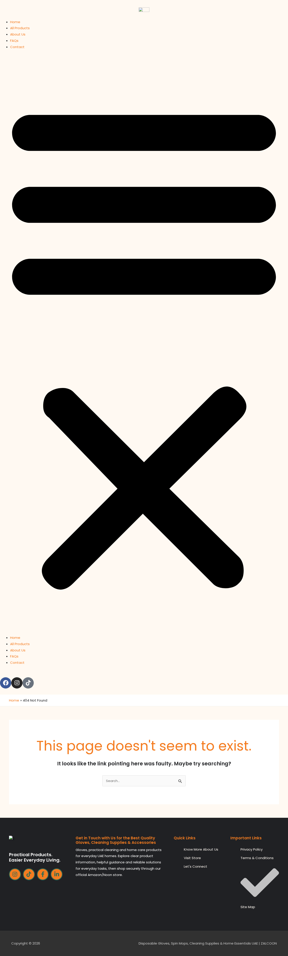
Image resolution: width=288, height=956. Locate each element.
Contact (17, 47)
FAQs (14, 40)
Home (15, 22)
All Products (20, 28)
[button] (144, 345)
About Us (17, 34)
